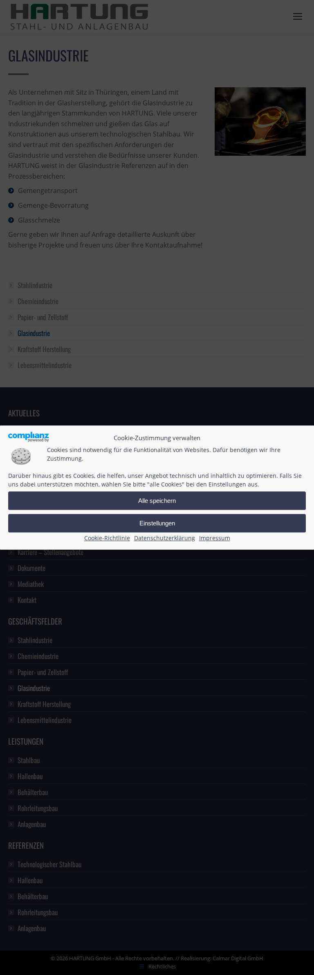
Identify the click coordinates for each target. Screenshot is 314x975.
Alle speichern (157, 500)
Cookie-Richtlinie (107, 538)
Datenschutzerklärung (164, 538)
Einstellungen (157, 523)
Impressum (214, 538)
